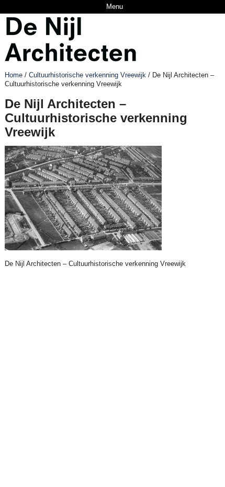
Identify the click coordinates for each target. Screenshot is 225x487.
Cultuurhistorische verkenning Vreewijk (87, 75)
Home (13, 75)
